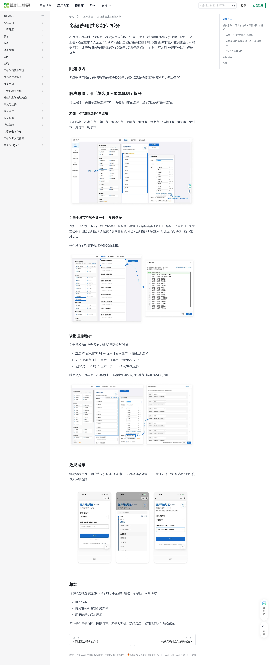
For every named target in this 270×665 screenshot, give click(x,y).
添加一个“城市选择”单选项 (240, 35)
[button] (24, 23)
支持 (102, 5)
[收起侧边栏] (42, 16)
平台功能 (45, 5)
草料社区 (180, 655)
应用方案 (62, 5)
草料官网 (169, 655)
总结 (225, 63)
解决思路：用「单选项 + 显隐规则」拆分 (243, 27)
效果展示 (227, 57)
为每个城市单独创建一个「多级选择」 (243, 43)
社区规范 (191, 655)
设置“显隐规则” (234, 51)
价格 (90, 5)
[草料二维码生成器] (17, 5)
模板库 (77, 5)
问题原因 (227, 19)
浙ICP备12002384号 (115, 655)
